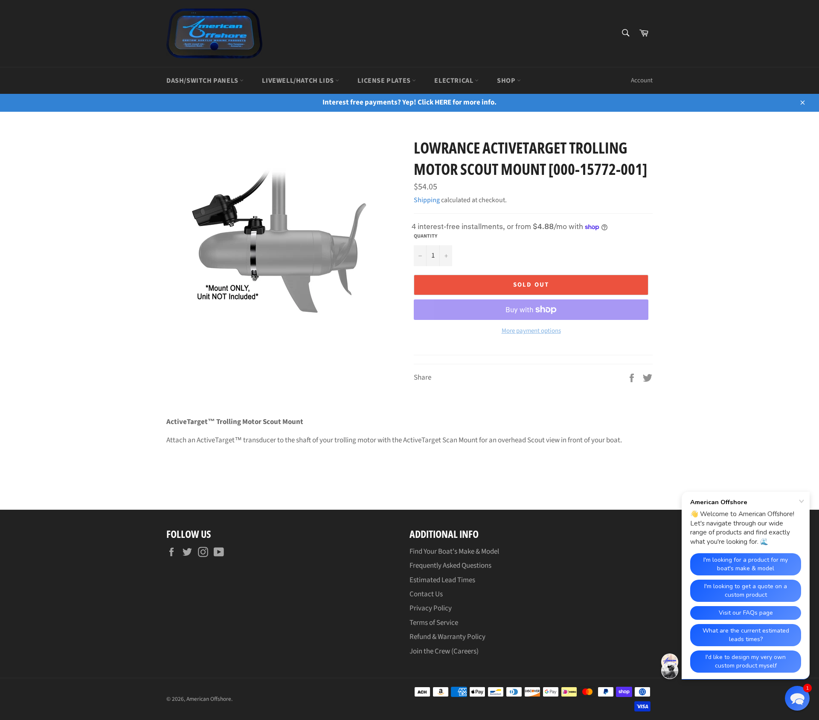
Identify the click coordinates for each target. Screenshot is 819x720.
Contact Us (426, 594)
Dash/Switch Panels (203, 80)
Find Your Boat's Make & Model (454, 551)
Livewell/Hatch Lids (298, 80)
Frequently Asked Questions (450, 565)
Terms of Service (434, 623)
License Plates (384, 80)
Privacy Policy (431, 608)
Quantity (425, 236)
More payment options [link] (531, 331)
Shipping (427, 200)
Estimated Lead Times (442, 580)
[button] (797, 698)
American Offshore (208, 699)
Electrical (454, 80)
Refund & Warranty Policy (447, 637)
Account (642, 80)
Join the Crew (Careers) (444, 651)
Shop (507, 80)
